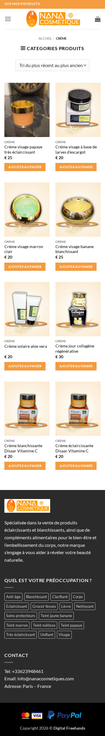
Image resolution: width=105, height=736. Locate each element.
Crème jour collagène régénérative (74, 349)
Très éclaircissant (20, 634)
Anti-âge (13, 596)
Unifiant (46, 634)
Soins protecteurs (20, 615)
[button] (7, 19)
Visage (64, 634)
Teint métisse (44, 625)
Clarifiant (60, 596)
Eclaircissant (16, 606)
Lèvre (66, 606)
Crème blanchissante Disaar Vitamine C (23, 448)
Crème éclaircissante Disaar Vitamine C (74, 448)
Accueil (45, 38)
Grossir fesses (44, 606)
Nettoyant (85, 606)
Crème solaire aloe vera (25, 346)
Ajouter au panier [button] (25, 167)
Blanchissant (36, 596)
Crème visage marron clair (23, 249)
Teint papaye (71, 625)
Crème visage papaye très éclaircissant (23, 149)
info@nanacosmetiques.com (46, 678)
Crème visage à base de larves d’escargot (76, 149)
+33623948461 (27, 671)
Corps (78, 596)
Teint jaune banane (56, 615)
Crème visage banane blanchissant (74, 249)
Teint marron (17, 625)
